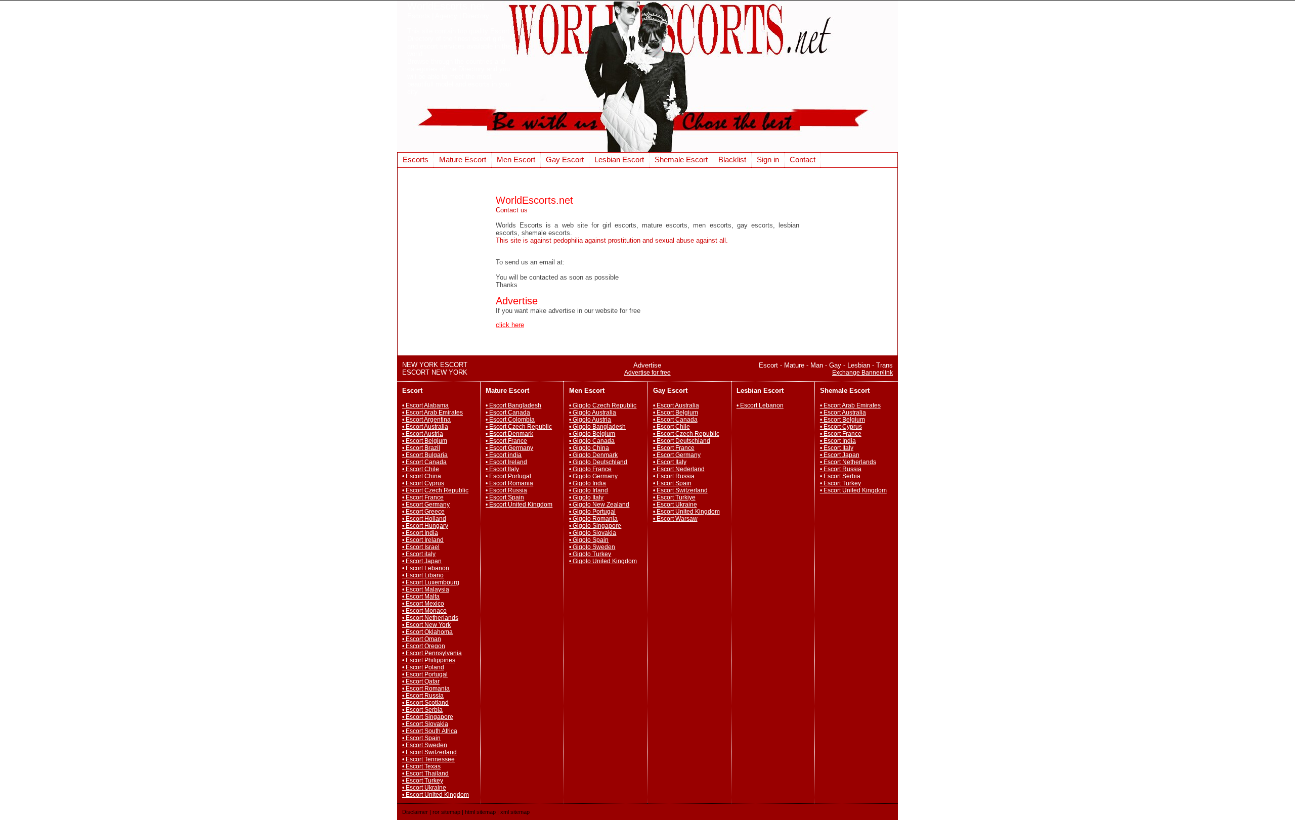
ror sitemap (446, 812)
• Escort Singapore (427, 716)
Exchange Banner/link (862, 372)
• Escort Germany (426, 504)
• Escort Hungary (425, 525)
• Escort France (423, 497)
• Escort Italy (502, 469)
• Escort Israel (421, 547)
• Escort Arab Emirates (432, 412)
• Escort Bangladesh (513, 405)
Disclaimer (415, 812)
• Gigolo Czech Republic (602, 405)
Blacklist (732, 159)
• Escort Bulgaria (425, 455)
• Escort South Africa (429, 731)
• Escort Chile (420, 469)
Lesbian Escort (619, 159)
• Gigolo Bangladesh (597, 426)
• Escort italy (419, 554)
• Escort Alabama (425, 405)
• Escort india (504, 455)
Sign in (768, 159)
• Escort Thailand (425, 773)
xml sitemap (515, 812)
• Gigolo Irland (588, 490)
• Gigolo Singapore (595, 525)
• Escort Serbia (422, 709)
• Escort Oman (421, 639)
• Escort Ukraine (424, 787)
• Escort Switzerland (429, 752)
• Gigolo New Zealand (599, 504)
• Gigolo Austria (590, 419)
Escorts (415, 159)
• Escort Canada (424, 462)
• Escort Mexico (423, 603)
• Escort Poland (423, 667)
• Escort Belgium (424, 440)
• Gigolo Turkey (590, 554)
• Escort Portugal (425, 674)
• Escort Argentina (426, 419)
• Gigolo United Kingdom (603, 561)
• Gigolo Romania (593, 518)
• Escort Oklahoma (427, 631)
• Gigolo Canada (592, 440)
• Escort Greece (423, 511)
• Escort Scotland (425, 702)
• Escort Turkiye (674, 497)
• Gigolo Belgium (592, 433)
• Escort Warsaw (675, 518)
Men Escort (516, 159)
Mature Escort (462, 159)
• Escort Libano (423, 575)
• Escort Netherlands (430, 617)
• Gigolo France (590, 469)
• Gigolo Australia (592, 412)
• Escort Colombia (510, 419)
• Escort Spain (421, 738)
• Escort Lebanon (425, 568)
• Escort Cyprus (423, 483)
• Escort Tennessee (428, 759)
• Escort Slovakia (425, 723)
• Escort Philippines (428, 660)
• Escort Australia (425, 426)
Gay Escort (565, 159)
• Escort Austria (422, 433)
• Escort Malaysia (425, 589)
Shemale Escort (681, 159)
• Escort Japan (422, 561)
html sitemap (480, 812)
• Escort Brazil (421, 447)
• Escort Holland (424, 518)
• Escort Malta (421, 596)
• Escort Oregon (423, 646)
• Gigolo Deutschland (598, 462)
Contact (802, 159)
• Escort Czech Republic (435, 490)
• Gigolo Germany (593, 476)
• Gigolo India (587, 483)
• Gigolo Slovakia (592, 532)
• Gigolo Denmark (593, 455)
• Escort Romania (426, 688)
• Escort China (421, 476)
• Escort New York (426, 624)
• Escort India (420, 532)
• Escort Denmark (509, 433)
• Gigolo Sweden (592, 547)
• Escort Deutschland (681, 440)
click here (510, 325)
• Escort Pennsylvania (432, 653)
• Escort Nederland (679, 469)
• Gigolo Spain (589, 539)
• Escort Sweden (424, 745)
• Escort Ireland (423, 539)
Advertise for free (647, 372)
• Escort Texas (421, 766)
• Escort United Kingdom (435, 794)
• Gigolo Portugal (592, 511)
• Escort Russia (423, 695)
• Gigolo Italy (586, 497)
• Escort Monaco (424, 610)
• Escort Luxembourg (430, 582)
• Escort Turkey (422, 780)
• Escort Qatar (421, 681)
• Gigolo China (589, 447)
